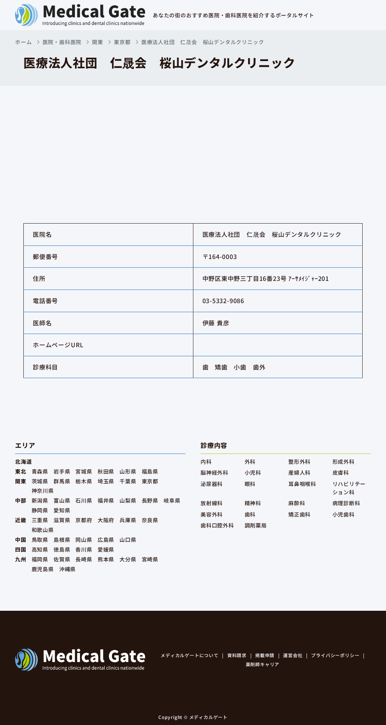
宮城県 (83, 471)
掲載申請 (264, 655)
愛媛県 (106, 549)
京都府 (83, 520)
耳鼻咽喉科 (302, 483)
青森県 (40, 471)
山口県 (127, 539)
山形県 (127, 471)
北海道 (23, 461)
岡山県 (83, 539)
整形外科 (299, 461)
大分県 (127, 559)
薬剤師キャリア (263, 664)
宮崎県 (150, 559)
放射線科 (212, 503)
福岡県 (40, 559)
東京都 (122, 42)
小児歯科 (343, 514)
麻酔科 (296, 503)
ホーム (23, 42)
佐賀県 (62, 559)
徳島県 (62, 549)
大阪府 (106, 520)
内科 (206, 461)
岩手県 (62, 471)
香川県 (83, 549)
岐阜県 (172, 500)
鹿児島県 (43, 569)
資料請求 (237, 655)
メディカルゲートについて (190, 655)
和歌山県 (43, 529)
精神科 (253, 503)
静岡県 (40, 510)
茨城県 (40, 481)
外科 (250, 461)
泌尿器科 (212, 483)
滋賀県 (62, 520)
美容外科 (212, 514)
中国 (20, 539)
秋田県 (106, 471)
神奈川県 (43, 490)
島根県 (62, 539)
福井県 (106, 500)
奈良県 (150, 520)
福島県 (150, 471)
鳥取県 (40, 539)
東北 (20, 471)
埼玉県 (106, 481)
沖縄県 (67, 569)
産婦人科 (299, 472)
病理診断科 (346, 503)
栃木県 (83, 481)
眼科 (250, 483)
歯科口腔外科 (217, 525)
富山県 (62, 500)
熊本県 (106, 559)
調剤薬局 (256, 525)
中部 (20, 500)
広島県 (106, 539)
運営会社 (292, 655)
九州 (20, 559)
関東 (97, 42)
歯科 (250, 514)
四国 (20, 549)
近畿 (20, 520)
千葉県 (127, 481)
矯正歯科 (299, 514)
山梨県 (127, 500)
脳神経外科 (214, 472)
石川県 (83, 500)
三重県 (40, 520)
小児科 (253, 472)
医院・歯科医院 (62, 42)
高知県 (40, 549)
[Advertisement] (193, 142)
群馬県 (62, 481)
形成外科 (343, 461)
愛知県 (62, 510)
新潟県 (40, 500)
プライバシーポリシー (335, 655)
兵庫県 (127, 520)
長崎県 (83, 559)
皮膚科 (340, 472)
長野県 (150, 500)
